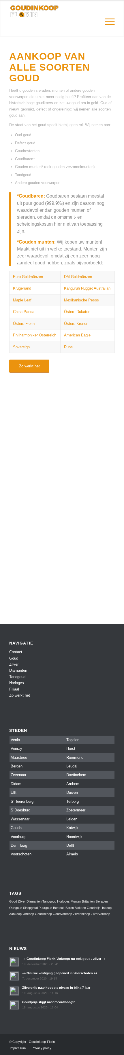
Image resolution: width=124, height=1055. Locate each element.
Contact (15, 652)
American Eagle (77, 335)
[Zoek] (93, 11)
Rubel (69, 347)
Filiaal (14, 689)
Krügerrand (22, 288)
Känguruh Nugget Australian (87, 288)
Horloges (16, 683)
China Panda (23, 312)
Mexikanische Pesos (81, 300)
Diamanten (18, 670)
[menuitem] (93, 11)
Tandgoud (17, 677)
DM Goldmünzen (78, 277)
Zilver (13, 664)
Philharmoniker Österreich (34, 335)
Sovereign (21, 347)
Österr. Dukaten (77, 312)
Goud (13, 658)
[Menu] (107, 11)
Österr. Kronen (76, 323)
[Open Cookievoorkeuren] (10, 1048)
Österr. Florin (24, 323)
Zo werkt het (19, 695)
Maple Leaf (22, 300)
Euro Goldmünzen (28, 277)
